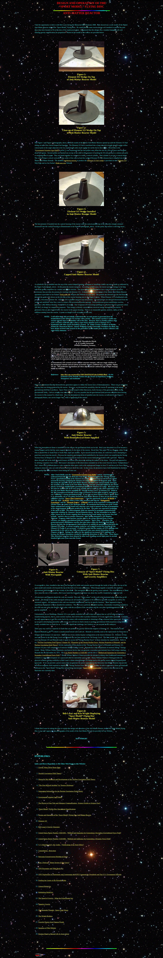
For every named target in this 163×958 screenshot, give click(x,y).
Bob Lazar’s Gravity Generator (49, 827)
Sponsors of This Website (47, 928)
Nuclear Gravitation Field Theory (49, 773)
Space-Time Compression (74, 498)
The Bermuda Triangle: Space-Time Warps (53, 910)
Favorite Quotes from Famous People (51, 922)
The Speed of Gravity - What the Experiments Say (55, 898)
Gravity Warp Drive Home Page (49, 767)
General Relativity (44, 886)
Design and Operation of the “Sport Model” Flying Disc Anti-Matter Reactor (64, 815)
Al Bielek (111, 498)
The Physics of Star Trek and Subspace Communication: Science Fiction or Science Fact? (69, 803)
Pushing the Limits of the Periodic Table (52, 880)
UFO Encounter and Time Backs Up (50, 868)
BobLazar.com (61, 163)
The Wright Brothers (45, 916)
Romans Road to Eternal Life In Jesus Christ (53, 934)
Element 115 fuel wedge (95, 160)
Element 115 (122, 160)
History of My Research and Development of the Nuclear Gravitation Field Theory (66, 779)
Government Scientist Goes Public (47, 150)
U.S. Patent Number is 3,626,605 (75, 653)
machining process (70, 160)
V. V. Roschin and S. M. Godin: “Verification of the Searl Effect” (61, 845)
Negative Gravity (44, 904)
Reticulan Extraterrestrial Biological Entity (53, 857)
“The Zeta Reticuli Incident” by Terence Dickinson (55, 785)
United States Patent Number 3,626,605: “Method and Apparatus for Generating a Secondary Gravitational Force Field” (79, 833)
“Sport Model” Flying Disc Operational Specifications (57, 809)
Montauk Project (73, 502)
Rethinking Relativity (45, 892)
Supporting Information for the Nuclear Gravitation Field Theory (60, 791)
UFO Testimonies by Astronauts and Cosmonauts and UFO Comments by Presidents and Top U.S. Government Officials (79, 874)
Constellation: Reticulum (47, 851)
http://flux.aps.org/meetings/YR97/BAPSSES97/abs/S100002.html (84, 374)
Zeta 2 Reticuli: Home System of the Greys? (53, 863)
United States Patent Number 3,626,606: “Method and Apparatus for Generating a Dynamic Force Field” (74, 839)
